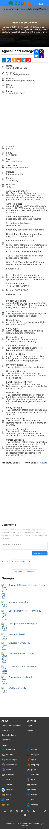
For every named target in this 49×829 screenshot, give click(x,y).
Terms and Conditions (11, 725)
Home (5, 9)
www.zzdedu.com (30, 823)
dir (32, 800)
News (8, 795)
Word (8, 780)
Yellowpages (11, 760)
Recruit (34, 750)
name (8, 770)
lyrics (33, 790)
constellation (11, 765)
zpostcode (10, 750)
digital (34, 795)
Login (29, 725)
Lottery (34, 785)
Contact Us (6, 739)
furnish (9, 785)
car (7, 800)
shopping (35, 765)
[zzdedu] (19, 3)
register (30, 730)
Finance (34, 805)
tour (33, 780)
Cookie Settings (8, 735)
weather (9, 755)
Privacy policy (7, 730)
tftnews (9, 790)
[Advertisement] (24, 118)
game (33, 770)
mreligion (35, 755)
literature (35, 775)
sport (33, 760)
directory (10, 775)
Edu (7, 805)
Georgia (35, 9)
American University (19, 9)
